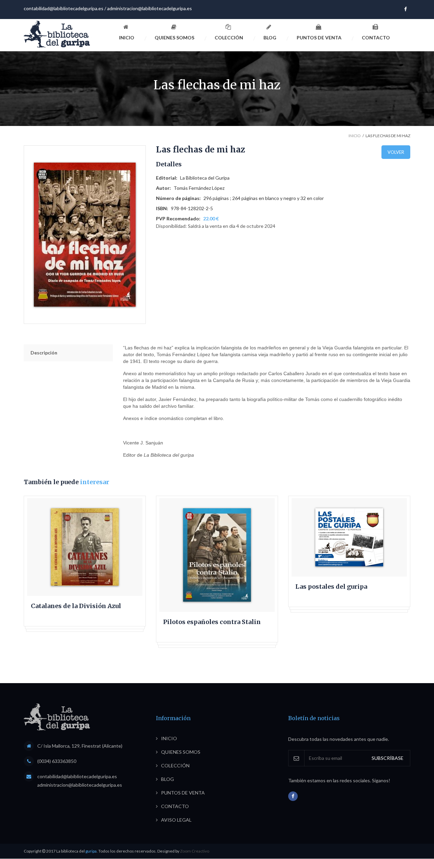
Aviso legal (176, 820)
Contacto (376, 37)
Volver (396, 152)
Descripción (44, 352)
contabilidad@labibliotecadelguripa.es (63, 8)
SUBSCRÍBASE (387, 758)
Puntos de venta (319, 37)
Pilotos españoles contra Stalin (212, 622)
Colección (229, 37)
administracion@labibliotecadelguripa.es (149, 8)
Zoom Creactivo (194, 851)
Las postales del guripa (331, 586)
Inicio (126, 37)
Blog (269, 37)
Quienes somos (174, 37)
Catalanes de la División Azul (76, 606)
